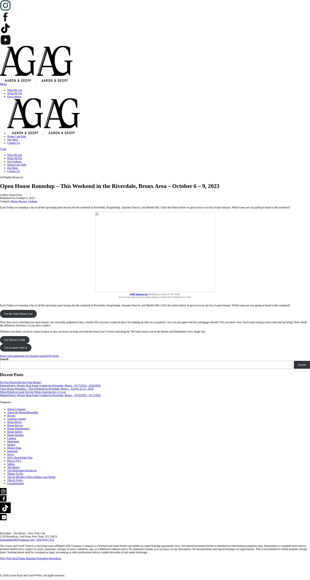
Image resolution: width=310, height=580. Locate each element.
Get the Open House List (18, 313)
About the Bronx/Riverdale (22, 412)
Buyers (11, 415)
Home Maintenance (18, 428)
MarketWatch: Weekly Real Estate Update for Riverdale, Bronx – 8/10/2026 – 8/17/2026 (50, 395)
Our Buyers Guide (14, 339)
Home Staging (15, 435)
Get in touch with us (15, 347)
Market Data (14, 447)
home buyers (25, 355)
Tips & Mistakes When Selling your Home (31, 476)
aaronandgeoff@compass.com (17, 539)
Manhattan (13, 441)
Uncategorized (15, 483)
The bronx (53, 355)
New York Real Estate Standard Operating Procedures (30, 558)
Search (4, 359)
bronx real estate (9, 355)
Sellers (11, 464)
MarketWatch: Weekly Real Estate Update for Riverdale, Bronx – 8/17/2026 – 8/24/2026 (50, 385)
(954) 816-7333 (45, 539)
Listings (32, 201)
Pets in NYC (14, 460)
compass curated (16, 418)
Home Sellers (14, 431)
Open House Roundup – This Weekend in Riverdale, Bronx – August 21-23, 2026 (46, 388)
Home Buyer (14, 422)
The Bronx (13, 467)
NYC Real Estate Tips (19, 457)
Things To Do (15, 473)
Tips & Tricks (15, 480)
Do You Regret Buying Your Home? (20, 382)
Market (11, 444)
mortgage (12, 451)
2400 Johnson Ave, (139, 294)
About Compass (16, 409)
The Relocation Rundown (22, 470)
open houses (40, 355)
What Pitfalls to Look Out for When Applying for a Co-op (33, 391)
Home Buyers (19, 201)
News (10, 454)
